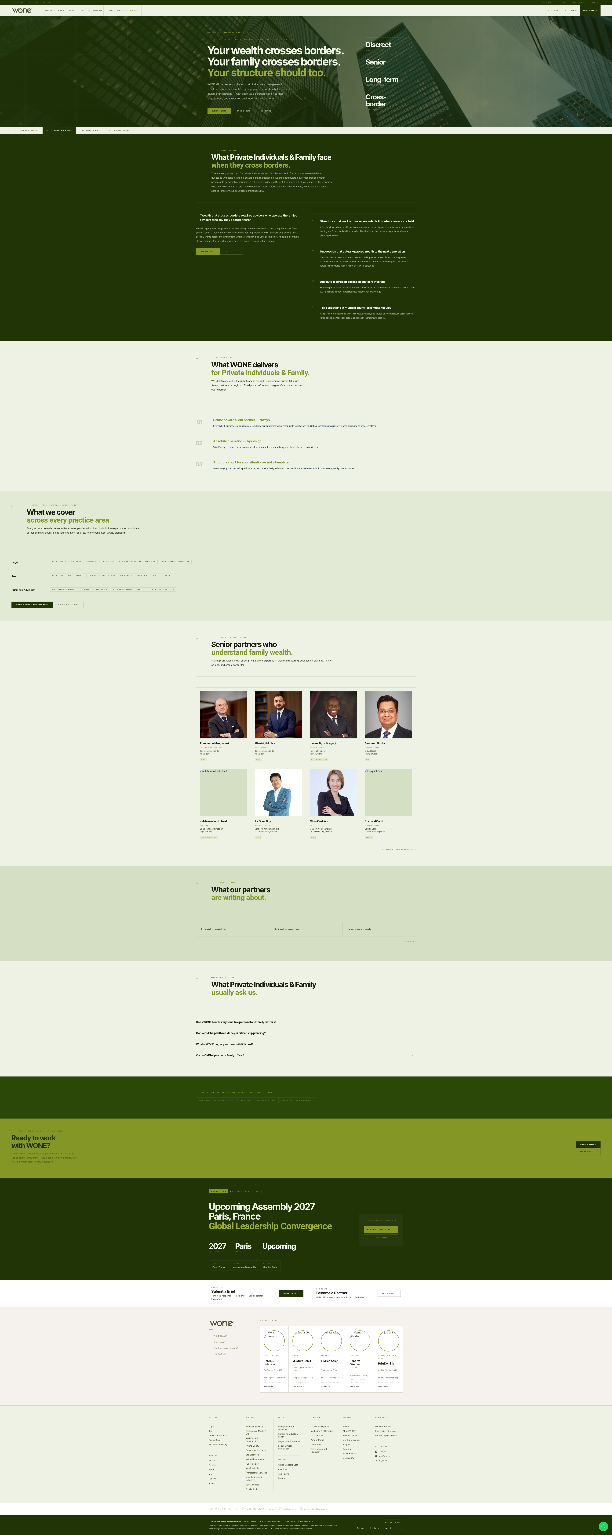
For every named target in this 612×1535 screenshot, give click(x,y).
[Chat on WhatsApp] (603, 1526)
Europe (281, 1478)
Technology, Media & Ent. (256, 1432)
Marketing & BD (578, 2)
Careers (347, 1449)
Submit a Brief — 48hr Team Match (32, 605)
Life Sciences (252, 1454)
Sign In (594, 2)
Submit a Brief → (588, 1144)
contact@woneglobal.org (274, 1378)
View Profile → (269, 1386)
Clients (96, 10)
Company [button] (347, 1418)
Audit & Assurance (218, 1435)
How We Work (585, 1151)
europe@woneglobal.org (302, 1378)
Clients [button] (282, 1418)
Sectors (84, 10)
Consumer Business (256, 1450)
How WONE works (208, 251)
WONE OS (61, 10)
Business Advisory (218, 1444)
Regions (72, 10)
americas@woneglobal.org (331, 1378)
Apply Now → (389, 1293)
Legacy (212, 1478)
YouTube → (384, 1456)
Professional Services (256, 1472)
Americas (282, 1469)
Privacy (361, 1528)
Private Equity (252, 1446)
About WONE (547, 2)
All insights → (409, 941)
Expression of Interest (386, 1431)
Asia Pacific (283, 1474)
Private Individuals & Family (59, 130)
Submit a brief (232, 251)
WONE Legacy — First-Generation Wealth (216, 1100)
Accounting (214, 1440)
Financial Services (254, 1426)
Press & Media (350, 1453)
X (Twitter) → (385, 1460)
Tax (210, 1431)
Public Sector (252, 1464)
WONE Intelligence (319, 1426)
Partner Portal (317, 1440)
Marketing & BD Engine (321, 1431)
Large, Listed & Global (90, 130)
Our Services (266, 111)
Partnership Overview (386, 1435)
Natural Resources (255, 1459)
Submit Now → (291, 1293)
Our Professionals (352, 1440)
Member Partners (384, 1426)
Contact (374, 1528)
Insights (109, 10)
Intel (211, 1474)
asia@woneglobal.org (359, 1375)
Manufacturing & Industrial (254, 1478)
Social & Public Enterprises (121, 130)
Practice (48, 10)
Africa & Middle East (288, 1464)
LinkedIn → (384, 1451)
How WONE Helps (243, 111)
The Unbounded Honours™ (318, 1450)
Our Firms (562, 2)
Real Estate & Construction (252, 1439)
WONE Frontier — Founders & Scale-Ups (258, 1100)
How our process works (68, 605)
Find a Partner (571, 10)
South (212, 1469)
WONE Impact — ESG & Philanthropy (297, 1100)
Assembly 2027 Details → (381, 1229)
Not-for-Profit (252, 1468)
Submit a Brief (554, 10)
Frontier (213, 1465)
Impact (212, 1483)
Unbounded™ (134, 10)
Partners (120, 10)
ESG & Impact (252, 1484)
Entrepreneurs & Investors (27, 130)
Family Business (254, 1489)
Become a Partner (590, 10)
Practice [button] (214, 1418)
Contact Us (348, 1458)
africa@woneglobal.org (388, 1378)
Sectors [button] (250, 1418)
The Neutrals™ (317, 1435)
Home (209, 32)
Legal (211, 1426)
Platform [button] (315, 1418)
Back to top (394, 1522)
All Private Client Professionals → (399, 850)
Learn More (381, 1237)
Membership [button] (381, 1418)
